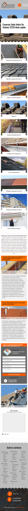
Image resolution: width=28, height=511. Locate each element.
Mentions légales (20, 507)
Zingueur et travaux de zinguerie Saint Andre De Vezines (5, 468)
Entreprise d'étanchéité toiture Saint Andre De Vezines (5, 479)
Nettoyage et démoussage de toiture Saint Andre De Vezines (14, 466)
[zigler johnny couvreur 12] (8, 5)
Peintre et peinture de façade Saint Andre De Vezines (23, 475)
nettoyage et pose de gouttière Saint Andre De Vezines (14, 455)
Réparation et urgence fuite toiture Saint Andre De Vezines (5, 456)
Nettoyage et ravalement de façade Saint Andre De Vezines (23, 464)
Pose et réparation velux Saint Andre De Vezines (14, 476)
